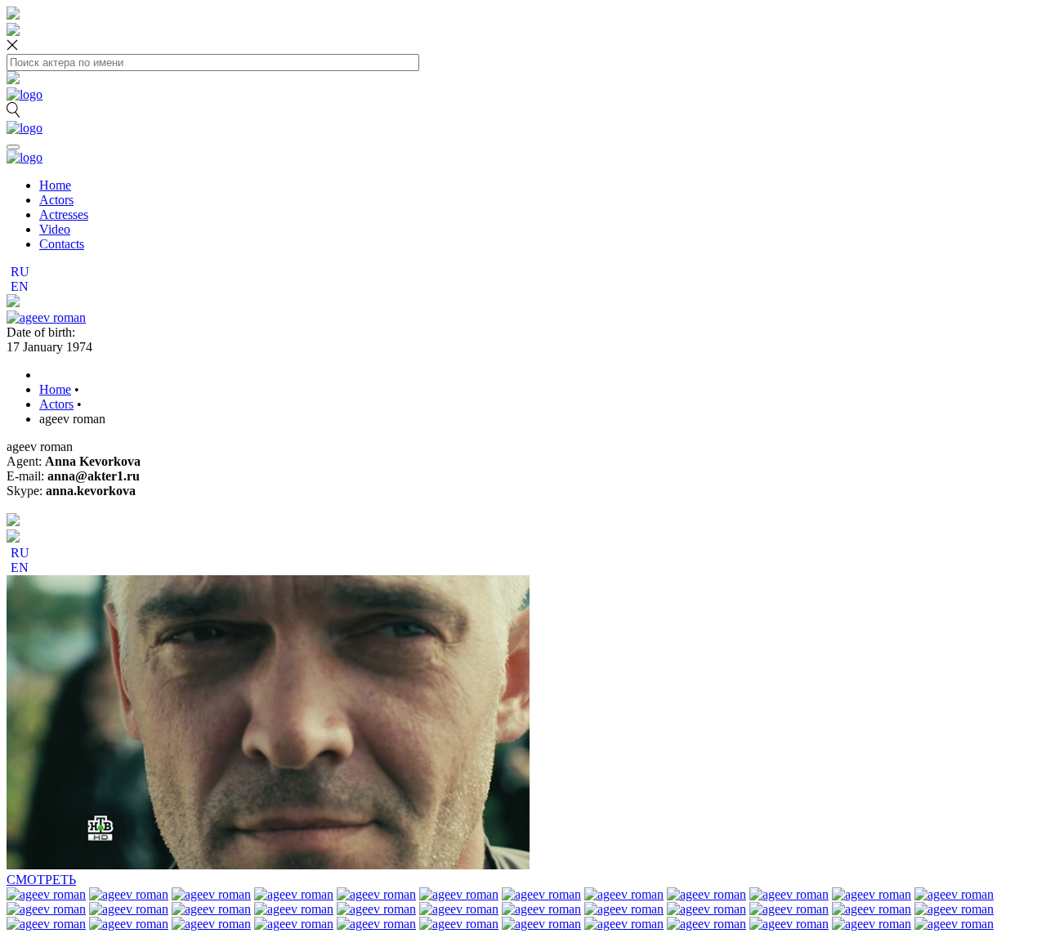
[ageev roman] (46, 317)
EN (20, 286)
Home (55, 185)
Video (54, 229)
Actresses (63, 214)
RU (20, 272)
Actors (56, 200)
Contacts (61, 244)
